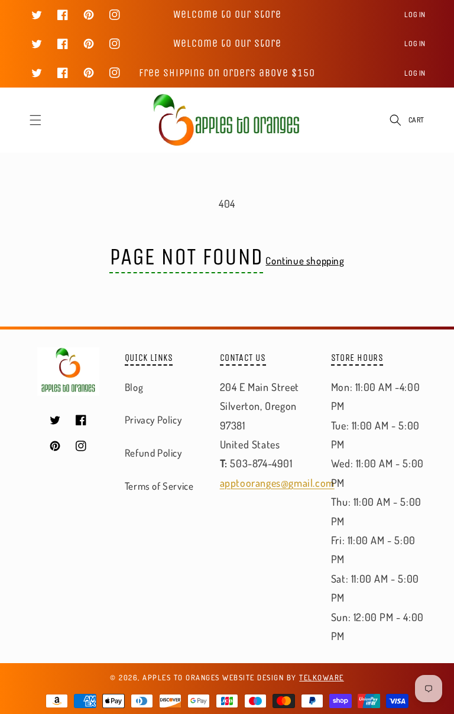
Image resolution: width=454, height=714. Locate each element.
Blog (134, 387)
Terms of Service (159, 486)
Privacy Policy (153, 419)
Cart (416, 119)
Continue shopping (304, 260)
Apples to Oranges (181, 677)
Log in (415, 14)
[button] (35, 120)
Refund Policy (153, 453)
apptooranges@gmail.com (277, 482)
